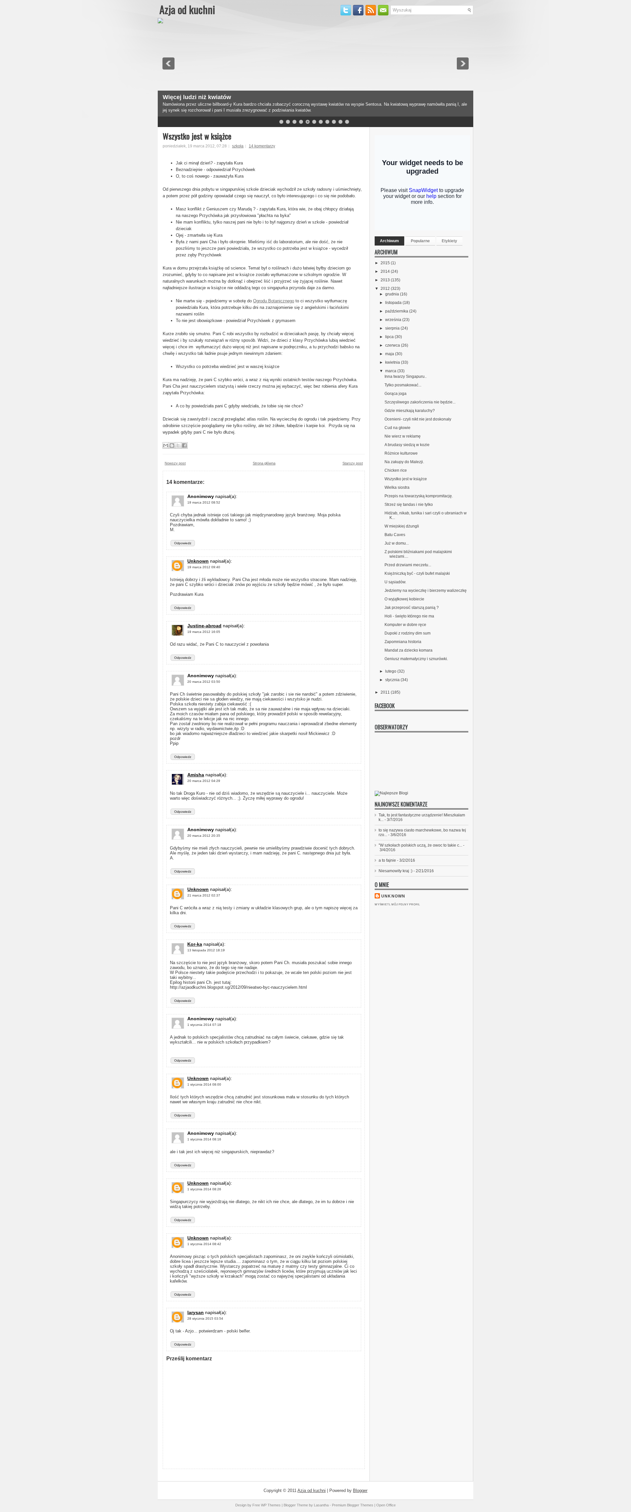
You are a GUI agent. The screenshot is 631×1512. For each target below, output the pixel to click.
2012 (386, 288)
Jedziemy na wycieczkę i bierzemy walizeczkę (426, 590)
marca (391, 371)
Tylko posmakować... (403, 385)
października (397, 311)
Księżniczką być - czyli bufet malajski (417, 573)
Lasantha (321, 1505)
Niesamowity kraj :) (395, 871)
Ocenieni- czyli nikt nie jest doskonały (418, 419)
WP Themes (271, 1505)
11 (347, 122)
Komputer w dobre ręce (405, 624)
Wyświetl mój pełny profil (397, 904)
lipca (390, 337)
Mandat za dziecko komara (408, 650)
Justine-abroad (204, 625)
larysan (195, 1312)
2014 (386, 271)
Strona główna (264, 463)
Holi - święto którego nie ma (409, 616)
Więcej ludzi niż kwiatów (197, 97)
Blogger (360, 1490)
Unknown (198, 561)
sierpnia (393, 328)
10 (340, 122)
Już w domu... (397, 543)
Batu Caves (395, 534)
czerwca (393, 345)
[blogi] (391, 793)
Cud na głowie (397, 427)
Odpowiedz (182, 543)
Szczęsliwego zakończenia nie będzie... (420, 402)
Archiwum (389, 241)
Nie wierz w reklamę (403, 436)
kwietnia (393, 362)
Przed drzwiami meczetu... (408, 565)
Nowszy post (175, 463)
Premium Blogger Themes (352, 1505)
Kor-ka (194, 944)
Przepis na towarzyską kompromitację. (419, 496)
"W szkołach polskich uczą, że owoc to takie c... (420, 845)
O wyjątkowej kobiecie (404, 599)
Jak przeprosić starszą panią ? (412, 607)
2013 (386, 280)
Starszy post (352, 463)
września (393, 319)
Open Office (386, 1505)
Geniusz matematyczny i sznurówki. (416, 659)
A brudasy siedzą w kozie (407, 445)
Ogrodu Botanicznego (273, 300)
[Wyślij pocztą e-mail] (165, 445)
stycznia (393, 680)
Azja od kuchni (187, 9)
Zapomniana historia (403, 641)
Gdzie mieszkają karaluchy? (410, 410)
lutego (391, 671)
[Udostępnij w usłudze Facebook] (184, 445)
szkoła (238, 146)
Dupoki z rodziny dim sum (408, 633)
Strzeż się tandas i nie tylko (409, 504)
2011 (386, 692)
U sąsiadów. (395, 582)
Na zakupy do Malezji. (404, 462)
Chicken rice (396, 470)
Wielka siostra (397, 487)
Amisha (195, 774)
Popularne (420, 241)
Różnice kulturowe (401, 453)
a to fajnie (387, 860)
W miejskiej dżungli (402, 526)
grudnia (392, 294)
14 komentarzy (262, 146)
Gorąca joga (396, 393)
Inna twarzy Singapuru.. (406, 376)
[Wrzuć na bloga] (172, 445)
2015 (386, 263)
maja (390, 354)
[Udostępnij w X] (178, 445)
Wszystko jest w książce (197, 136)
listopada (394, 302)
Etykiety (449, 241)
